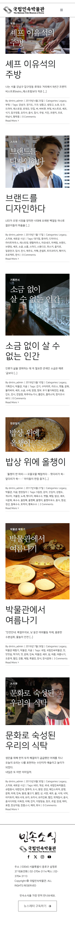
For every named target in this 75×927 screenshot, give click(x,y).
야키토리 (9, 797)
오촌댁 (8, 658)
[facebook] (28, 856)
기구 (36, 105)
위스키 (50, 246)
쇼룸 (26, 246)
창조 (48, 801)
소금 (21, 246)
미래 (13, 793)
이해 (27, 801)
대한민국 (19, 789)
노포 (57, 105)
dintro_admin (16, 101)
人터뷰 (8, 238)
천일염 (19, 394)
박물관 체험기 (12, 650)
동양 (40, 789)
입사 (17, 251)
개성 (41, 785)
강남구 (22, 105)
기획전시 (9, 386)
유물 (62, 390)
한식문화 (47, 658)
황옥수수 (32, 504)
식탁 (65, 793)
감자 (45, 492)
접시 (36, 112)
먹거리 (16, 654)
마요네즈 (46, 242)
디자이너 (53, 238)
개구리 (8, 496)
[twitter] (35, 856)
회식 (38, 805)
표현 (7, 805)
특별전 (32, 658)
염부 (39, 390)
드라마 (8, 108)
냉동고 (43, 105)
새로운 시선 (19, 238)
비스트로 (56, 108)
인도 (7, 394)
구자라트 (46, 386)
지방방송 (40, 801)
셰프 (64, 108)
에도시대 (19, 797)
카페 (36, 251)
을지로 (58, 246)
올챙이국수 (49, 500)
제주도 (29, 251)
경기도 (29, 105)
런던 (46, 789)
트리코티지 (52, 251)
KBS (36, 785)
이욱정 (20, 801)
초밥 (53, 801)
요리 (27, 797)
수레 (28, 390)
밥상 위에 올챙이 (35, 462)
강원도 (59, 492)
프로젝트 (9, 255)
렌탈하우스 (34, 242)
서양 (46, 793)
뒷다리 (29, 496)
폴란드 (41, 394)
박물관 (38, 654)
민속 (31, 654)
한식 (17, 255)
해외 (33, 805)
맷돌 (61, 386)
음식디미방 (10, 801)
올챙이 (39, 500)
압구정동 (15, 112)
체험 (26, 658)
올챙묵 (31, 500)
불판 (37, 793)
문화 (67, 386)
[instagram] (42, 856)
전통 (21, 658)
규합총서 (9, 789)
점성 (63, 500)
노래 (23, 496)
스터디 (32, 246)
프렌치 (53, 112)
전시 (23, 251)
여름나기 (61, 654)
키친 (47, 112)
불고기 (30, 793)
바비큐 (42, 108)
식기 (7, 112)
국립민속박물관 (54, 650)
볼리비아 (9, 390)
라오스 (55, 386)
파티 (64, 801)
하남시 (8, 116)
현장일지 (23, 492)
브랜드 (62, 242)
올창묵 (24, 500)
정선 (7, 504)
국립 (43, 650)
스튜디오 (41, 246)
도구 (62, 105)
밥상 (57, 496)
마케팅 (54, 242)
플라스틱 (50, 394)
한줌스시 (25, 805)
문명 (63, 789)
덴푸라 (28, 789)
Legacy (62, 101)
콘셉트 (42, 251)
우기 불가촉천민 (50, 390)
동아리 (44, 238)
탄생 (59, 801)
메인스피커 (54, 789)
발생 (24, 793)
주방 (41, 112)
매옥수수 (38, 496)
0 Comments (29, 116)
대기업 (37, 238)
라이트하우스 (12, 242)
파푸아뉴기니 (30, 394)
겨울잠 (16, 496)
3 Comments (60, 658)
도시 (35, 789)
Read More (11, 120)
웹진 (15, 658)
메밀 (51, 496)
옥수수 (16, 500)
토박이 (24, 504)
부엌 (7, 105)
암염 (34, 390)
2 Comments (46, 504)
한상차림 (15, 805)
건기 (38, 386)
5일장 (39, 492)
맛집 (33, 108)
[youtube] (49, 856)
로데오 (26, 108)
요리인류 (42, 797)
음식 (30, 112)
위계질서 (58, 797)
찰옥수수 (15, 504)
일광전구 (9, 251)
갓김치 (52, 492)
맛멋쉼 (8, 654)
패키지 (62, 251)
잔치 (33, 801)
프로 (60, 112)
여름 (53, 654)
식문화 (8, 500)
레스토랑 (17, 108)
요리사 (24, 112)
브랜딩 (8, 246)
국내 (47, 785)
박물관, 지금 (21, 386)
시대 (60, 793)
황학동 (16, 116)
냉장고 (50, 105)
